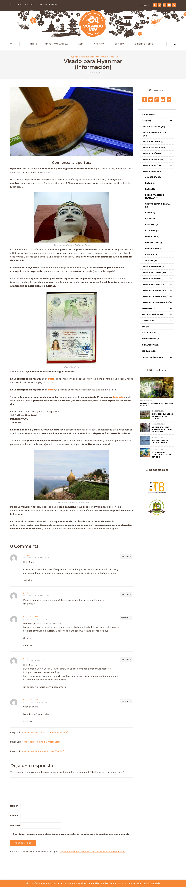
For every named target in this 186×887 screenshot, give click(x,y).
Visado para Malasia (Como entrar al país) (45, 732)
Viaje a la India (153, 159)
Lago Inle (152, 231)
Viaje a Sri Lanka (154, 272)
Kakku (150, 213)
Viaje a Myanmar (109, 57)
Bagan (150, 183)
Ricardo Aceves (31, 616)
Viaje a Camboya (154, 127)
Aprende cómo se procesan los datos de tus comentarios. (92, 851)
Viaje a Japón (152, 153)
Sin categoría (150, 345)
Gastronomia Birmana (157, 205)
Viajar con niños (48, 4)
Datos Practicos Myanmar (86, 57)
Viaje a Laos (152, 165)
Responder (125, 556)
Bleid (26, 593)
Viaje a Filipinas (153, 141)
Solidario (30, 4)
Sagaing (151, 254)
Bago (150, 189)
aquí (139, 883)
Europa (119, 44)
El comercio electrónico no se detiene (161, 454)
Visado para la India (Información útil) (43, 751)
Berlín (51, 389)
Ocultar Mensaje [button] (151, 883)
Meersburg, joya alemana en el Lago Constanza (162, 429)
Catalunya (149, 308)
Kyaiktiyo (152, 225)
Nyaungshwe (153, 248)
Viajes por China (154, 290)
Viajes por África (56, 44)
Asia (81, 44)
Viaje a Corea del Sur (155, 134)
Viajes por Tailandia (156, 302)
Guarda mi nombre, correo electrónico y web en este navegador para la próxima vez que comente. (71, 834)
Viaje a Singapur (153, 266)
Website (15, 825)
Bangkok (117, 397)
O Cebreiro (149, 333)
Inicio (33, 44)
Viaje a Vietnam (153, 284)
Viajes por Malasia (155, 296)
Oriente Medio (144, 44)
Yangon (151, 260)
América (99, 44)
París (51, 378)
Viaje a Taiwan (153, 278)
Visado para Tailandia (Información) (41, 741)
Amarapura (153, 177)
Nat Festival (153, 242)
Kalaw (150, 219)
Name (14, 805)
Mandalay (152, 237)
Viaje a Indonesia (154, 147)
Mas (145, 327)
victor (26, 555)
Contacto (15, 4)
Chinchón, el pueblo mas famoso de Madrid (162, 416)
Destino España (152, 314)
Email (14, 815)
